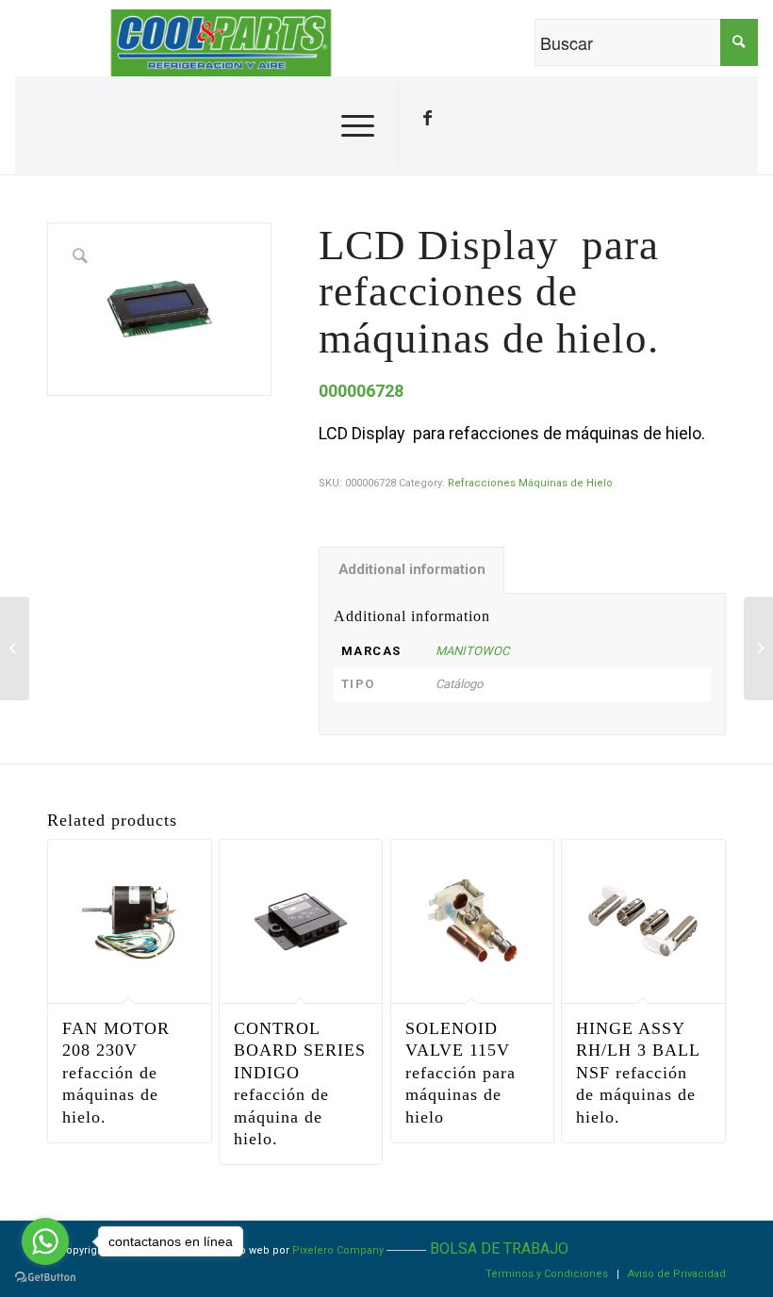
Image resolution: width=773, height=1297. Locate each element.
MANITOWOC (472, 651)
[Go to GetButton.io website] (45, 1278)
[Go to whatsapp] (45, 1241)
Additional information (411, 569)
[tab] (411, 570)
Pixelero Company (338, 1250)
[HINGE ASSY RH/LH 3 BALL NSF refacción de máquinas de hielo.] (14, 648)
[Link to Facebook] (428, 118)
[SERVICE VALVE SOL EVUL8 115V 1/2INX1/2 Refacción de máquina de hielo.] (758, 648)
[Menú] (353, 125)
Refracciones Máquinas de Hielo (530, 483)
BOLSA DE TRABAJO (499, 1248)
